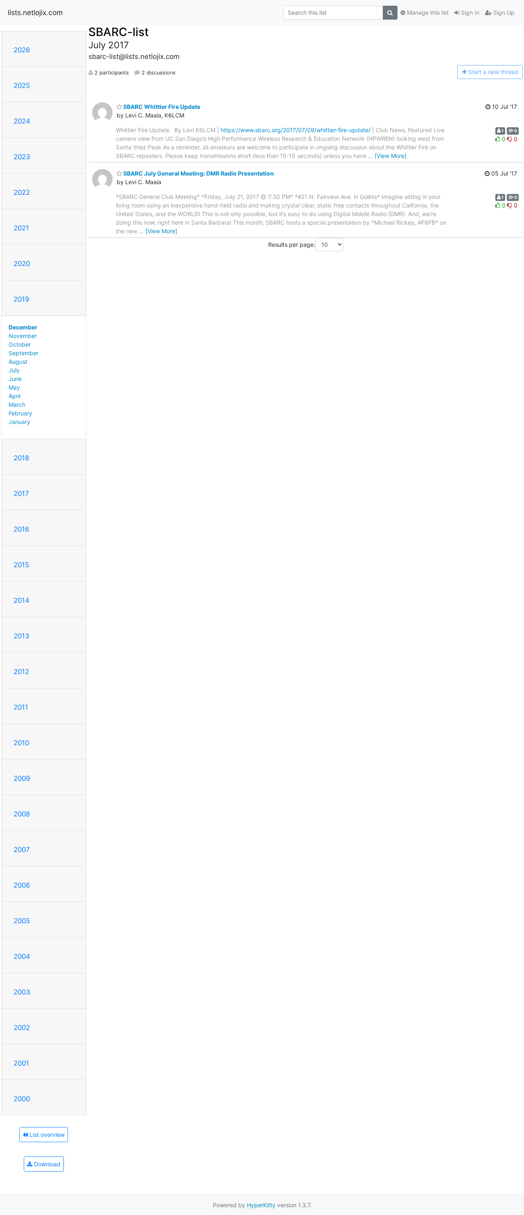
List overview (46, 1134)
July (14, 370)
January (19, 421)
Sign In (469, 12)
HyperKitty (261, 1204)
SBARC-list (118, 32)
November (23, 335)
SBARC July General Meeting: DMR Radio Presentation (198, 173)
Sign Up (503, 12)
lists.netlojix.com (35, 12)
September (23, 352)
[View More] (391, 155)
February (20, 413)
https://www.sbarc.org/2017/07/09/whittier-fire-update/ (295, 129)
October (20, 344)
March (17, 404)
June (15, 378)
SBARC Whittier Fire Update (161, 106)
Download (46, 1164)
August (18, 361)
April (14, 395)
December (23, 327)
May (14, 387)
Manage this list (427, 12)
